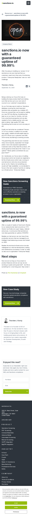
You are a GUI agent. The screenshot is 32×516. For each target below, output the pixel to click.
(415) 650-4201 (6, 420)
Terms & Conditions (8, 479)
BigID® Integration (7, 444)
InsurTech (5, 455)
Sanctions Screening (8, 428)
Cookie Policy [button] (8, 496)
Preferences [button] (14, 498)
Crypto (4, 457)
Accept (16, 503)
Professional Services (8, 466)
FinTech (4, 452)
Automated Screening (8, 437)
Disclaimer (5, 484)
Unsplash (23, 273)
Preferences (16, 511)
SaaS (3, 459)
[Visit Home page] (7, 3)
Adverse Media (6, 435)
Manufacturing (6, 464)
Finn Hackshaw (13, 273)
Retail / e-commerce (8, 462)
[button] (28, 3)
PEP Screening (6, 430)
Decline (16, 507)
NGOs (3, 469)
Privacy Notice (6, 482)
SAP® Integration (7, 442)
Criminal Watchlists (8, 433)
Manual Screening (7, 440)
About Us (5, 477)
